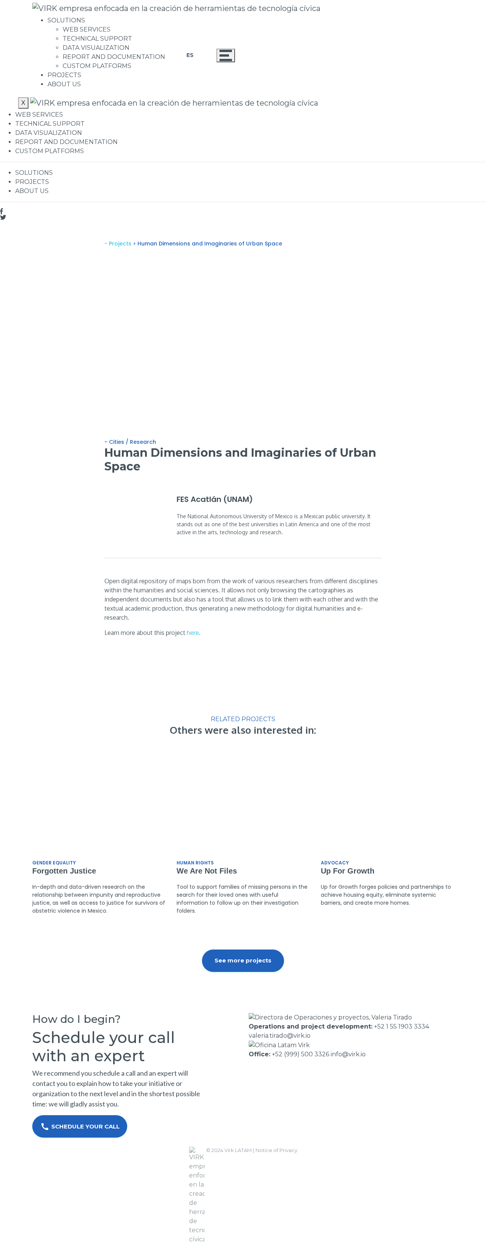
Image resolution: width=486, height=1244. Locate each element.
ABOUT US (64, 84)
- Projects (118, 243)
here (193, 632)
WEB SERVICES (86, 29)
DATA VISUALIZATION (96, 47)
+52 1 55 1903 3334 (401, 1026)
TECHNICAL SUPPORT (97, 38)
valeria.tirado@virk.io (280, 1035)
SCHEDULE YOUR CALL (80, 1126)
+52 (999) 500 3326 (300, 1054)
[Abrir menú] (225, 55)
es (190, 55)
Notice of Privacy (276, 1150)
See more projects (243, 960)
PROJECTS (64, 75)
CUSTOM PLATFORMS (97, 66)
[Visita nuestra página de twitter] (243, 217)
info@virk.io (348, 1054)
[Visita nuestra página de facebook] (243, 211)
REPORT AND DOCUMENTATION (114, 56)
